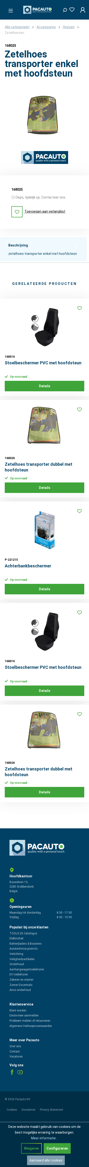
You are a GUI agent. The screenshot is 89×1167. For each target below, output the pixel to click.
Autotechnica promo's (23, 948)
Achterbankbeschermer (28, 565)
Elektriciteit (16, 938)
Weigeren (31, 1148)
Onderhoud (16, 964)
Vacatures (16, 1056)
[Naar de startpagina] (38, 10)
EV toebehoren (18, 974)
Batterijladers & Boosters (25, 943)
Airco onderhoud (20, 990)
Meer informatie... (44, 1138)
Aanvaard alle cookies (45, 1160)
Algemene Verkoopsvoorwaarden (30, 1026)
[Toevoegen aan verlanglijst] (79, 308)
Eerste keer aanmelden (24, 1015)
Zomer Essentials (21, 985)
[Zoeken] (63, 8)
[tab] (43, 249)
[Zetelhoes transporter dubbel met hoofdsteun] (44, 428)
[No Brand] (44, 157)
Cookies (12, 1109)
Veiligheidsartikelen (22, 959)
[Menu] (9, 9)
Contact (14, 1051)
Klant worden (17, 1010)
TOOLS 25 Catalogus (23, 933)
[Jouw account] (81, 10)
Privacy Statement (51, 1109)
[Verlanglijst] (70, 9)
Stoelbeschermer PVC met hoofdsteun (43, 362)
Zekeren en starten (21, 979)
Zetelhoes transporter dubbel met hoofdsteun (38, 467)
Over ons (15, 1046)
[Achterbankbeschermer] (44, 530)
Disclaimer (29, 1109)
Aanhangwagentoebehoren (26, 969)
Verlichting (16, 954)
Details (44, 386)
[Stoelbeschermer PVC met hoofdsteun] (44, 327)
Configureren (57, 1148)
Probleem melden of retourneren (29, 1020)
